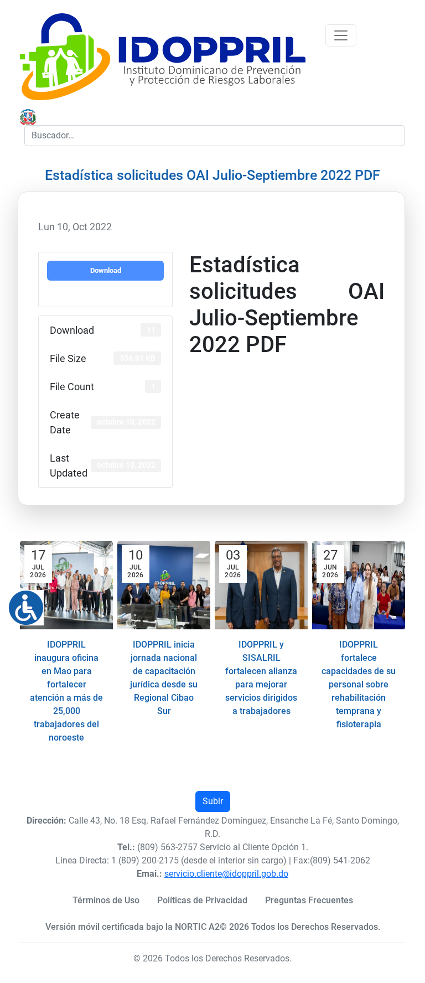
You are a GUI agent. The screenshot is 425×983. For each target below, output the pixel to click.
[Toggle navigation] (340, 35)
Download (105, 270)
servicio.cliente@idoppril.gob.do (226, 873)
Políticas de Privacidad (202, 900)
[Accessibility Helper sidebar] (21, 603)
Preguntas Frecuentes (309, 900)
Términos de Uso (105, 900)
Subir (213, 801)
